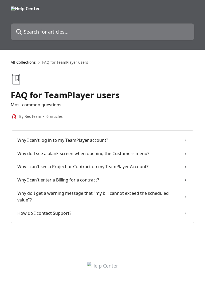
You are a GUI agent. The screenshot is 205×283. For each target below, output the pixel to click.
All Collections (23, 62)
